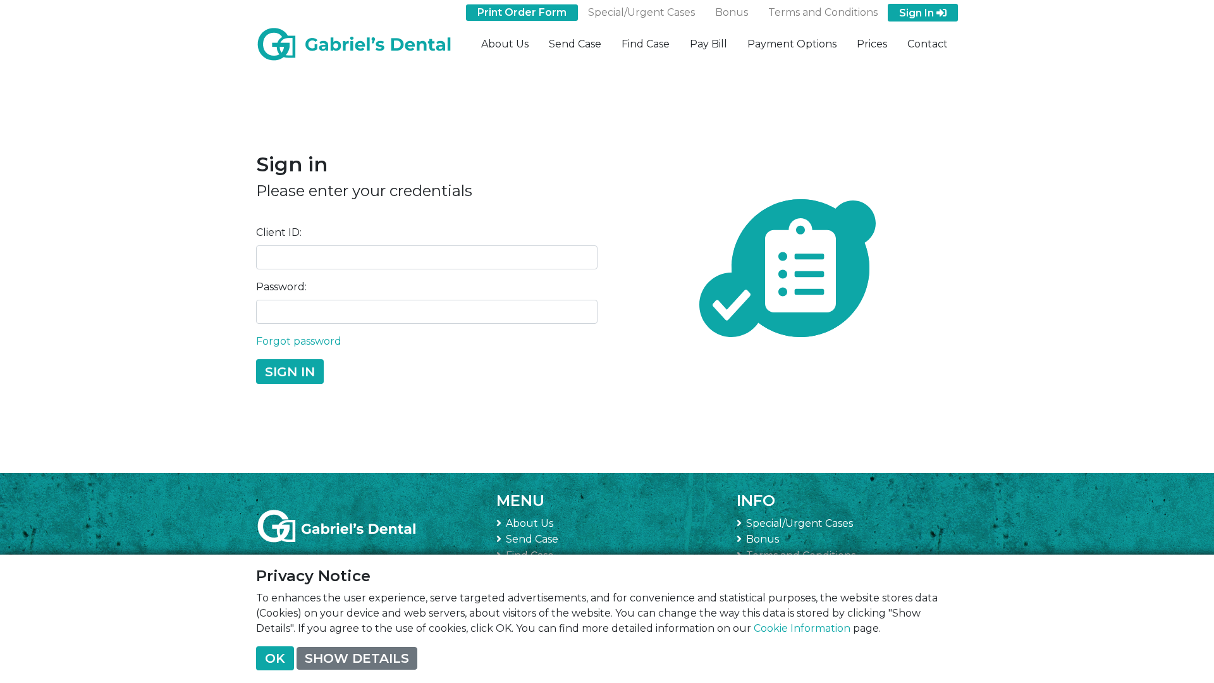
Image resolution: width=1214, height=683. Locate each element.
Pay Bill (708, 44)
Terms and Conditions (823, 12)
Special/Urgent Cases (641, 12)
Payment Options (792, 44)
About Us (505, 44)
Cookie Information (802, 628)
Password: (281, 287)
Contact (927, 44)
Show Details (357, 658)
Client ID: (279, 232)
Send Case (575, 44)
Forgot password (298, 341)
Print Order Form (522, 12)
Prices (872, 44)
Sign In (917, 13)
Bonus (731, 12)
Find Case (646, 44)
